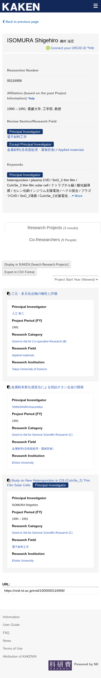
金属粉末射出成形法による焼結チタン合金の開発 (47, 387)
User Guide (11, 625)
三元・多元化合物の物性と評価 (34, 293)
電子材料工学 (17, 137)
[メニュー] (95, 5)
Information (11, 617)
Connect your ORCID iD (68, 48)
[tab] (53, 228)
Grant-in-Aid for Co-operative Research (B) (39, 341)
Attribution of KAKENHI (20, 656)
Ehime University (23, 462)
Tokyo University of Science (29, 369)
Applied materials (71, 150)
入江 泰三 (18, 313)
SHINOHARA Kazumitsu (27, 407)
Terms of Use (13, 648)
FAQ (6, 633)
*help (90, 47)
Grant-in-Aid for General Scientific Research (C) (42, 434)
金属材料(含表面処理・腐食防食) (31, 150)
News (7, 641)
